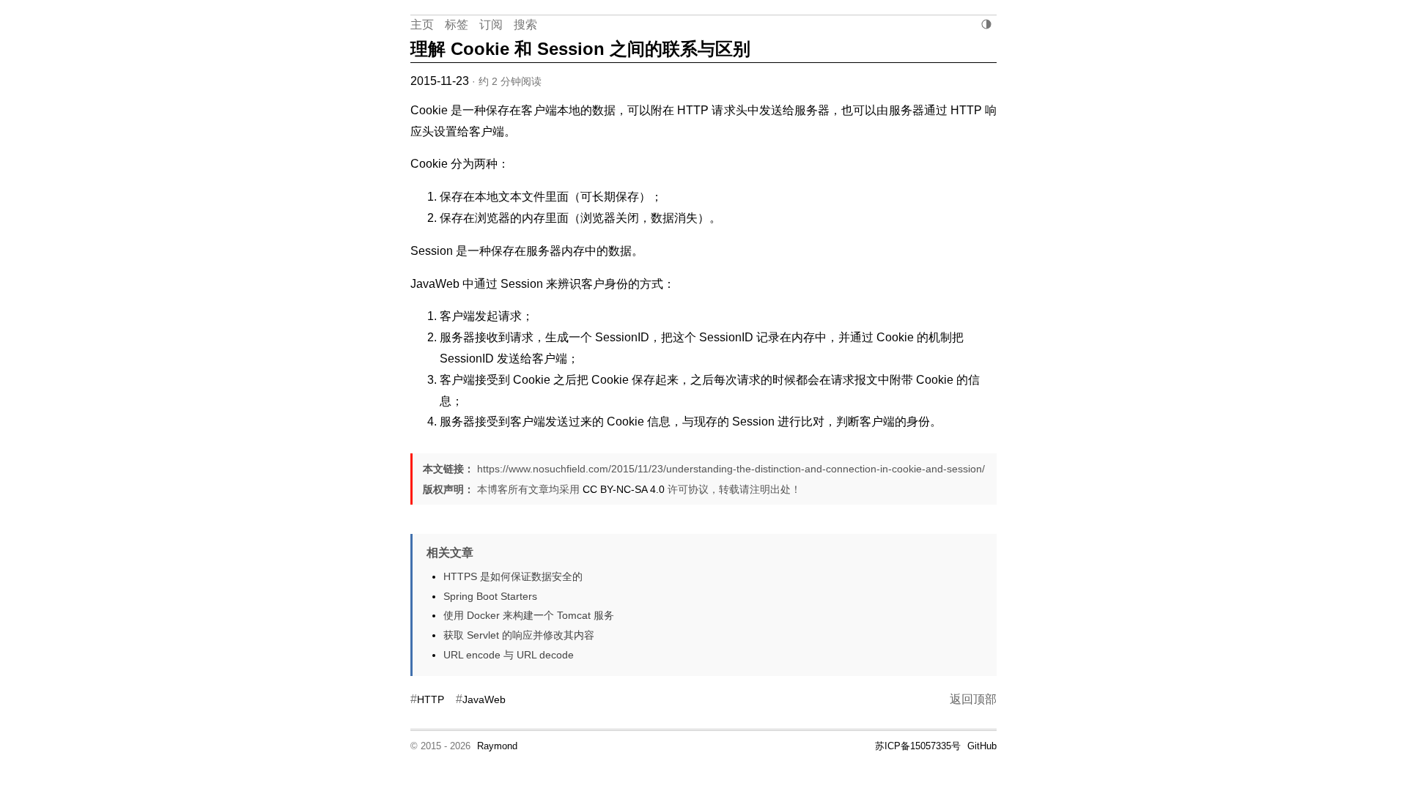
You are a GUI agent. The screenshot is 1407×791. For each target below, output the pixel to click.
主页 (422, 24)
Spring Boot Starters (490, 596)
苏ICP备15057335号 (918, 745)
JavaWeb (484, 699)
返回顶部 (973, 699)
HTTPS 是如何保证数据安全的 (513, 576)
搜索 (525, 24)
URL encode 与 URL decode (508, 655)
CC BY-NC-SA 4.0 (624, 489)
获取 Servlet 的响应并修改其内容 (518, 635)
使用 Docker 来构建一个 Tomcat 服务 (528, 615)
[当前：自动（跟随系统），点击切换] (986, 24)
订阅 (491, 24)
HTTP (430, 699)
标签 (456, 24)
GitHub (982, 745)
